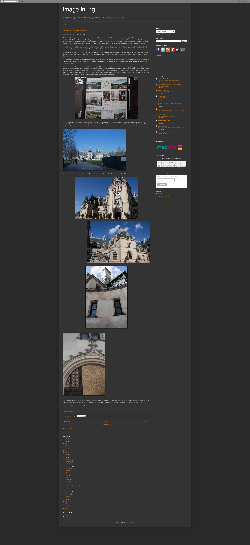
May (67, 475)
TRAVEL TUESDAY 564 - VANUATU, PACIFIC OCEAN (171, 110)
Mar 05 (70, 491)
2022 (66, 448)
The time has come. (162, 133)
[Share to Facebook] (83, 416)
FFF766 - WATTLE (162, 97)
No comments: (68, 416)
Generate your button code (164, 168)
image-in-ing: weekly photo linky (167, 132)
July (67, 470)
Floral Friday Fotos (163, 96)
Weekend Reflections (164, 79)
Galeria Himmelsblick (164, 120)
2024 (66, 443)
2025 (66, 441)
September (69, 466)
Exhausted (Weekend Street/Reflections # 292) (169, 80)
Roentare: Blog (162, 102)
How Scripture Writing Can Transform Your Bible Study (171, 127)
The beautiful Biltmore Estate (76, 30)
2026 (66, 439)
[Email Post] (74, 416)
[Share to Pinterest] (85, 416)
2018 (66, 457)
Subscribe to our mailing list (167, 176)
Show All (185, 136)
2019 (66, 455)
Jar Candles (65, 517)
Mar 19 (70, 484)
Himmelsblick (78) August (164, 122)
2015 (66, 503)
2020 (66, 452)
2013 (66, 508)
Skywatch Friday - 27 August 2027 (166, 91)
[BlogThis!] (79, 416)
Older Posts (146, 421)
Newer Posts (66, 421)
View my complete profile (162, 196)
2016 (66, 501)
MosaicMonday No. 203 (163, 86)
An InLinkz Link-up (68, 411)
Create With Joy (162, 126)
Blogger (132, 522)
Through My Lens (162, 114)
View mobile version (106, 424)
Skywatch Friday (162, 90)
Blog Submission (70, 517)
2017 (66, 499)
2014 (66, 506)
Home (106, 421)
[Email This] (78, 416)
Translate (168, 34)
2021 (66, 450)
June (67, 473)
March (68, 479)
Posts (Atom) (73, 429)
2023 (66, 445)
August (68, 468)
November (69, 461)
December (69, 459)
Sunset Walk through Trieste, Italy (166, 116)
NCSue (160, 193)
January (68, 496)
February (68, 494)
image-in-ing (79, 9)
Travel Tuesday (162, 109)
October (68, 463)
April (67, 477)
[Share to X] (81, 416)
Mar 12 (70, 489)
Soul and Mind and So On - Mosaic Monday (169, 84)
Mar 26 (70, 481)
